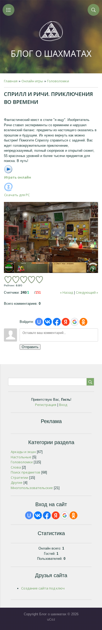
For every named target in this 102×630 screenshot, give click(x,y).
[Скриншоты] (51, 237)
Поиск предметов (25, 472)
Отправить (30, 347)
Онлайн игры (32, 81)
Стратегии (19, 477)
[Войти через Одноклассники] (83, 322)
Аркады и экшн (23, 451)
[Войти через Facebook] (57, 322)
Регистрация (45, 404)
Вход (63, 404)
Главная (11, 81)
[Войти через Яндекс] (66, 322)
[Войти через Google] (74, 322)
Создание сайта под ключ (43, 588)
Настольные (21, 457)
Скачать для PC (17, 194)
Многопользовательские (32, 487)
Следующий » (87, 292)
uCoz (51, 619)
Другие (16, 482)
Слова (16, 467)
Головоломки (58, 81)
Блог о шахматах (51, 53)
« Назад (66, 292)
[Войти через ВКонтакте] (48, 322)
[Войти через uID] (39, 322)
